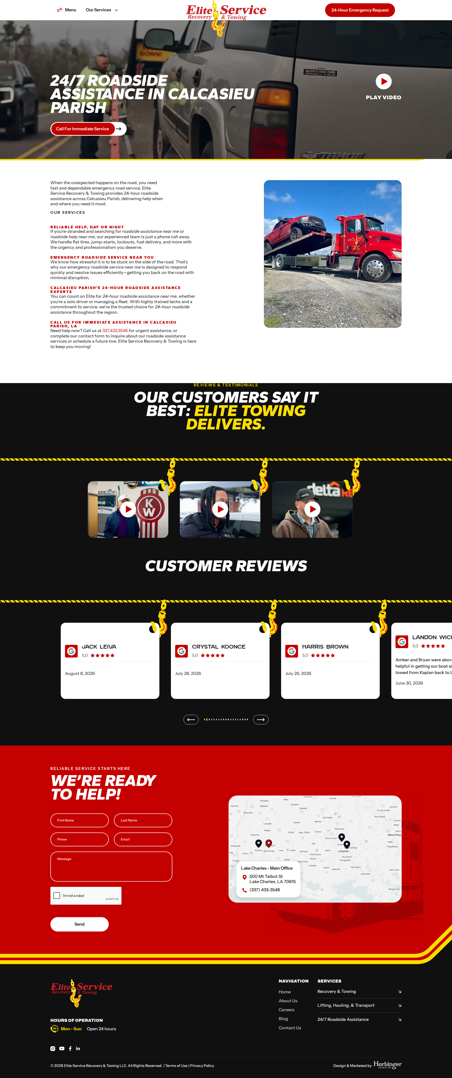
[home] (226, 10)
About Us (288, 1000)
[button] (66, 10)
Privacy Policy (202, 1065)
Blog (283, 1018)
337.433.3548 (115, 330)
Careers (286, 1009)
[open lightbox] (128, 506)
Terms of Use (176, 1065)
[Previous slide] (191, 720)
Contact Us (290, 1027)
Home (285, 992)
